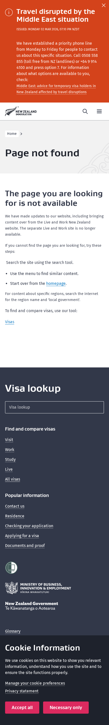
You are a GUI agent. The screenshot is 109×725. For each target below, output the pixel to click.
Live (9, 469)
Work (9, 449)
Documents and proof (25, 545)
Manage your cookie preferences (35, 683)
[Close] (103, 5)
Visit (9, 439)
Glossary (13, 631)
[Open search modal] (85, 111)
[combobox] (54, 407)
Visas (9, 321)
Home (12, 134)
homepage (56, 283)
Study (10, 459)
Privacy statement (22, 691)
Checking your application (29, 525)
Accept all (22, 707)
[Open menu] (99, 111)
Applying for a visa (22, 535)
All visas (12, 479)
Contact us (14, 506)
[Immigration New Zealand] (21, 111)
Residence (14, 516)
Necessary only (66, 707)
